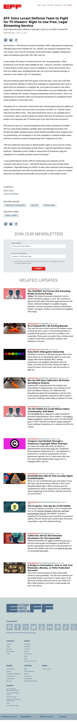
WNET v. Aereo (11, 215)
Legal (8, 646)
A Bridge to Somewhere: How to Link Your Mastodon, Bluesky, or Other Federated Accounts (50, 568)
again (50, 541)
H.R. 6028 (51, 449)
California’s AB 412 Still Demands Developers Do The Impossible (45, 536)
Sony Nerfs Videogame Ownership (46, 352)
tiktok (66, 627)
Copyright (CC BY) (9, 717)
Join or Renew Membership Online (12, 689)
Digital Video (49, 205)
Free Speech (10, 669)
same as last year (65, 548)
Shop (8, 703)
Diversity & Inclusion (30, 661)
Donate (70, 5)
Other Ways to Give (12, 705)
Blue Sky (33, 627)
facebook (17, 627)
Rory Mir (45, 323)
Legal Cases (28, 676)
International (10, 678)
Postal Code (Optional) (19, 253)
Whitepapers (28, 678)
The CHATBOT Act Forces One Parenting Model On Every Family (49, 292)
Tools (65, 5)
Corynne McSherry (11, 194)
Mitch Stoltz (9, 190)
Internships (27, 653)
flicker (50, 627)
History (26, 651)
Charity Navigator (30, 632)
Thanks (62, 717)
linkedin (58, 627)
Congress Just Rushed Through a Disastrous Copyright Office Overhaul (47, 442)
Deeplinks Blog (33, 289)
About (39, 5)
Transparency (10, 676)
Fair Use (34, 205)
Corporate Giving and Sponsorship (13, 699)
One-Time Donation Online (12, 693)
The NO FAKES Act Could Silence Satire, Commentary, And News (49, 410)
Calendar (27, 644)
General (8, 644)
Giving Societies (11, 696)
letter (60, 422)
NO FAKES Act (37, 414)
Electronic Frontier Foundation (12, 7)
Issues (44, 5)
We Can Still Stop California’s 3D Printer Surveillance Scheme (48, 381)
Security (9, 649)
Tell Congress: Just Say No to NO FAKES (49, 506)
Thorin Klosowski (48, 563)
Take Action (58, 5)
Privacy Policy (46, 717)
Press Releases (29, 671)
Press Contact (46, 669)
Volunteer (27, 646)
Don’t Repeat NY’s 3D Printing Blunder (48, 326)
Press (8, 653)
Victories (27, 649)
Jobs (25, 656)
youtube (41, 627)
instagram (25, 627)
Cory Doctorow (48, 474)
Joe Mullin (46, 289)
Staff (25, 658)
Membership (10, 651)
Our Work (50, 5)
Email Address (16, 243)
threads (74, 627)
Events (26, 673)
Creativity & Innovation (15, 205)
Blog (25, 669)
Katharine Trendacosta (51, 502)
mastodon (9, 627)
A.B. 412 (66, 541)
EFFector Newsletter (30, 681)
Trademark (25, 717)
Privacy (8, 671)
